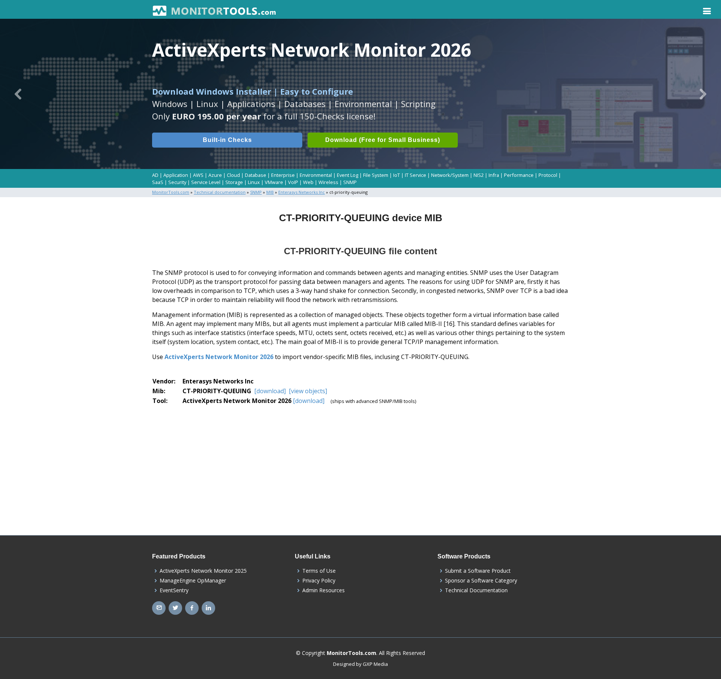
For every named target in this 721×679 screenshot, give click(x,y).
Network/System (450, 175)
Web (308, 182)
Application (175, 175)
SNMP (350, 182)
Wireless (328, 182)
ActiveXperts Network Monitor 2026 (218, 357)
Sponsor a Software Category (481, 580)
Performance (519, 175)
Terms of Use (319, 570)
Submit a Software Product (478, 570)
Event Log (347, 175)
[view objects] (307, 391)
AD (155, 175)
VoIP (293, 182)
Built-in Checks (227, 140)
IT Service (415, 175)
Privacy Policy (318, 580)
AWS (198, 175)
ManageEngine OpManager (193, 580)
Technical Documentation (476, 590)
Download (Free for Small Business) (382, 140)
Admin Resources (323, 590)
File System (375, 175)
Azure (215, 175)
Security (177, 182)
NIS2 (479, 175)
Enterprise (283, 175)
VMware (274, 182)
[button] (18, 94)
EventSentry (174, 590)
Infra (494, 175)
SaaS (157, 182)
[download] (270, 391)
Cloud (233, 175)
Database (255, 175)
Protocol (547, 175)
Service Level (205, 182)
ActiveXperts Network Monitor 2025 (203, 570)
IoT (396, 175)
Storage (234, 182)
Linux (254, 182)
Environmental (316, 175)
